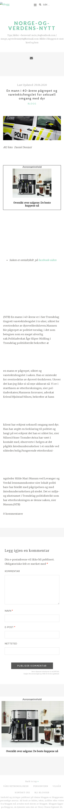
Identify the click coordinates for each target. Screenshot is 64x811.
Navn (9, 610)
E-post (10, 627)
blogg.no (8, 807)
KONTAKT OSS (22, 792)
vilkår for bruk (46, 674)
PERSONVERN (40, 786)
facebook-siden (47, 260)
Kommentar (12, 571)
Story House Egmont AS (50, 807)
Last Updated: (32, 85)
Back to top (31, 781)
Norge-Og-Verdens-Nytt (32, 25)
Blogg (32, 103)
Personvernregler (34, 674)
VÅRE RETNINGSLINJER (16, 786)
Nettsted (11, 643)
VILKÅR (57, 786)
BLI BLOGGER (41, 792)
